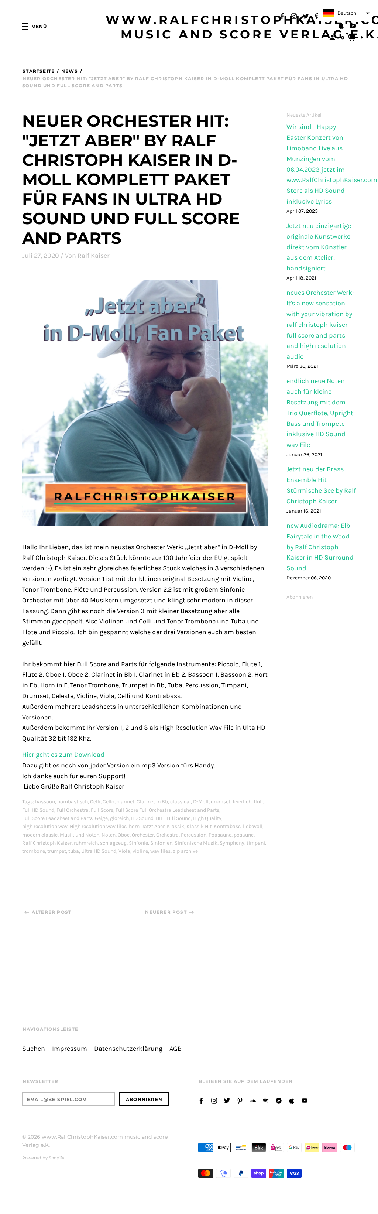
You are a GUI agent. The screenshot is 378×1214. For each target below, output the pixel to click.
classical (180, 801)
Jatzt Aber (153, 826)
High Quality (207, 818)
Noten (109, 835)
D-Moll (201, 801)
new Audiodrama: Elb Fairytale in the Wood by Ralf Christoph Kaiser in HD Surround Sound (320, 547)
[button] (345, 13)
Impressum (69, 1049)
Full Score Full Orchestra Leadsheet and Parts (167, 810)
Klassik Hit (199, 826)
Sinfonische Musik (196, 843)
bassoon (45, 801)
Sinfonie (138, 843)
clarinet (125, 801)
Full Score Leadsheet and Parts (57, 818)
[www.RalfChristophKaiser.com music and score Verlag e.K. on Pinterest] (317, 15)
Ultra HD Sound (98, 851)
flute (259, 801)
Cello (108, 801)
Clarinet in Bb (152, 801)
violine (140, 851)
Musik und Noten (79, 835)
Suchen (33, 1049)
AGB (175, 1049)
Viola (124, 851)
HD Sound (142, 818)
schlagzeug (113, 843)
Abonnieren (299, 597)
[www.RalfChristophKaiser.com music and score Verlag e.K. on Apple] (341, 25)
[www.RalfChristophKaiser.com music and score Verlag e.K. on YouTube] (353, 25)
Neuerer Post (165, 912)
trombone (33, 851)
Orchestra (167, 835)
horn (134, 826)
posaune (244, 835)
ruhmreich (86, 843)
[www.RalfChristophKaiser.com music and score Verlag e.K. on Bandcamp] (279, 1100)
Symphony (232, 843)
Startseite (39, 71)
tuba (73, 851)
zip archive (185, 851)
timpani (256, 843)
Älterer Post (51, 912)
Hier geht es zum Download (63, 755)
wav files (160, 851)
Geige (101, 818)
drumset (220, 801)
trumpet (56, 851)
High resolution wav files (98, 826)
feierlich (242, 801)
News (69, 71)
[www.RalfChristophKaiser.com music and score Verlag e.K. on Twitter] (306, 15)
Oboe (124, 835)
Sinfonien (161, 843)
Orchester (143, 835)
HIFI (160, 818)
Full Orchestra (72, 810)
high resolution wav (45, 826)
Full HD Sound (38, 810)
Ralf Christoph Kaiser (47, 843)
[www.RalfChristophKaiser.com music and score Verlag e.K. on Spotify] (266, 1100)
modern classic (40, 835)
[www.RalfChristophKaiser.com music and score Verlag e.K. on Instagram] (294, 15)
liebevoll (252, 826)
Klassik (175, 826)
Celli (95, 801)
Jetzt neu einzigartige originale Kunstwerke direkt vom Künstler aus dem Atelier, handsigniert (318, 247)
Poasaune (220, 835)
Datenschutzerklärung (128, 1049)
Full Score (102, 810)
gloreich (119, 818)
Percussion (193, 835)
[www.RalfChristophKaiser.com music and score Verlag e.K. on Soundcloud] (253, 1100)
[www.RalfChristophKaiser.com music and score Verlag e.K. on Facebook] (282, 15)
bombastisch (72, 801)
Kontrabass (227, 826)
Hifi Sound (179, 818)
